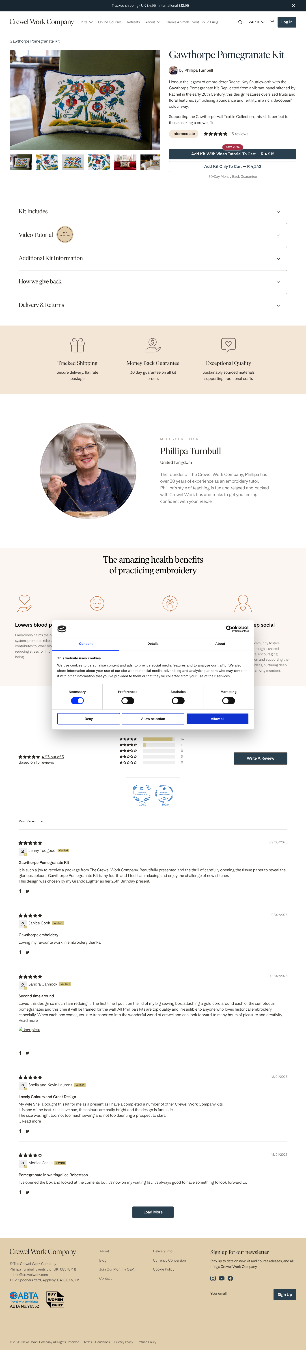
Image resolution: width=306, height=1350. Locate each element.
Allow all (217, 719)
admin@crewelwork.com (29, 1275)
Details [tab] (153, 644)
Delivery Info (162, 1251)
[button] (240, 22)
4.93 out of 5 (53, 757)
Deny (89, 719)
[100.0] (142, 794)
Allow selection (153, 719)
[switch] (127, 700)
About (104, 1251)
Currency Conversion (169, 1260)
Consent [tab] (86, 644)
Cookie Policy (163, 1269)
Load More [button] (152, 1212)
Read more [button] (28, 1020)
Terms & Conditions (97, 1342)
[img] (30, 843)
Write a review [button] (260, 758)
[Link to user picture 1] (29, 1037)
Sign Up (285, 1294)
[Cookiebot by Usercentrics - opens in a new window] (229, 629)
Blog (102, 1260)
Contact (105, 1278)
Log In (287, 24)
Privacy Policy (123, 1342)
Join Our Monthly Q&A (117, 1269)
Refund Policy (147, 1342)
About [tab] (220, 644)
